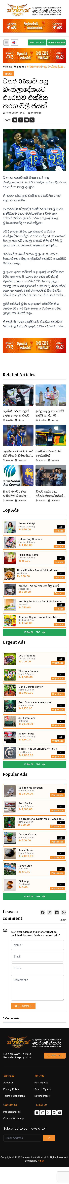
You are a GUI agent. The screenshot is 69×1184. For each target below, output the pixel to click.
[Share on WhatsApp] (31, 119)
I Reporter (54, 1055)
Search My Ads (42, 1089)
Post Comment (23, 1006)
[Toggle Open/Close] (6, 42)
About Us (8, 1082)
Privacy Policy (11, 1089)
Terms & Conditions (14, 1095)
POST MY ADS (37, 42)
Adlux (41, 1160)
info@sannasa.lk (12, 1111)
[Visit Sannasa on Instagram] (42, 1112)
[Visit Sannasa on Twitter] (48, 1112)
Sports (20, 66)
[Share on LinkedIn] (26, 119)
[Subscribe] (49, 1138)
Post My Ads (41, 1082)
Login (62, 919)
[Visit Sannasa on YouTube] (59, 1112)
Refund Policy (42, 1095)
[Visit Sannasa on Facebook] (37, 1112)
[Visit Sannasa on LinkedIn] (54, 1112)
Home (8, 66)
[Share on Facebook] (14, 119)
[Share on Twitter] (20, 119)
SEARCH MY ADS (56, 42)
